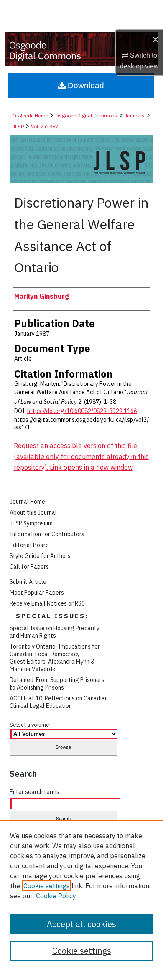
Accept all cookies (81, 924)
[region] (81, 895)
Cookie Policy (56, 896)
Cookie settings (46, 886)
